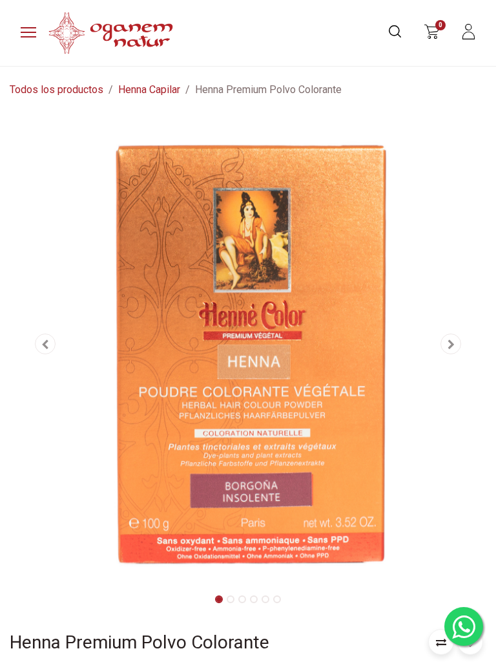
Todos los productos (56, 89)
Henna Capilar (149, 89)
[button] (45, 344)
